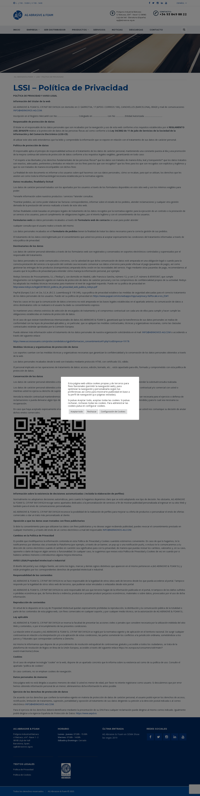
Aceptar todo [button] (77, 411)
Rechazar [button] (91, 411)
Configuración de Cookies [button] (113, 411)
